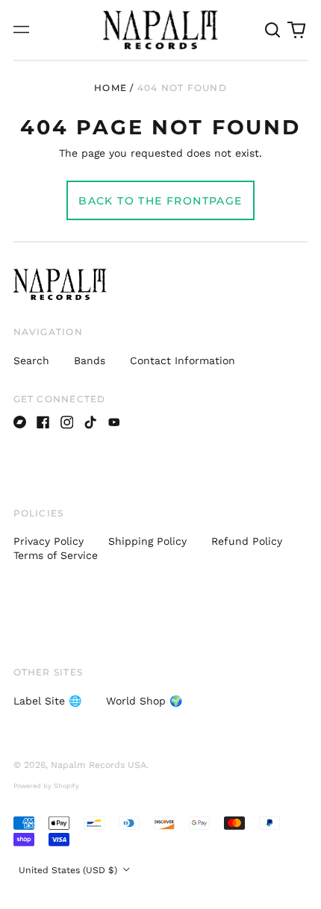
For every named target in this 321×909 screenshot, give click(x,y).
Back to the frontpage (160, 200)
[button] (273, 30)
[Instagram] (67, 422)
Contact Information (182, 360)
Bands (89, 360)
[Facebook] (43, 422)
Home (110, 87)
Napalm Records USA (98, 765)
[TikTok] (90, 422)
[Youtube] (114, 422)
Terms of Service (55, 555)
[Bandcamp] (20, 422)
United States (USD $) (69, 870)
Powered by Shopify (46, 786)
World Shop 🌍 (144, 701)
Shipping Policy (147, 541)
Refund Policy (246, 541)
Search (31, 360)
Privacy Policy (48, 541)
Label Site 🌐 (47, 701)
